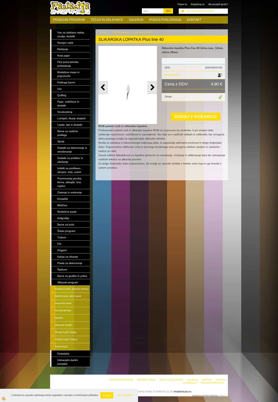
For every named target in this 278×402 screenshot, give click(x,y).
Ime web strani (146, 380)
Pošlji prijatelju (172, 75)
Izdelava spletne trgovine (205, 395)
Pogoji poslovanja (165, 19)
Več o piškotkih (124, 395)
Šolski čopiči (61, 346)
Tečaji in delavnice (107, 19)
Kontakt (194, 19)
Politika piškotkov (212, 383)
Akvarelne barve (63, 303)
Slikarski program (121, 32)
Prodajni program (69, 19)
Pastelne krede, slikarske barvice (72, 289)
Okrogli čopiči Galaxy (66, 332)
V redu (107, 395)
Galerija (136, 19)
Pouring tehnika (63, 310)
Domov (103, 32)
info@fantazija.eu (182, 391)
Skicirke (59, 318)
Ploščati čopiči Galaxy (66, 339)
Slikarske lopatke (63, 325)
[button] (152, 87)
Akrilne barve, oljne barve (68, 296)
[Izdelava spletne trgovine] (222, 395)
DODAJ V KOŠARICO (196, 116)
